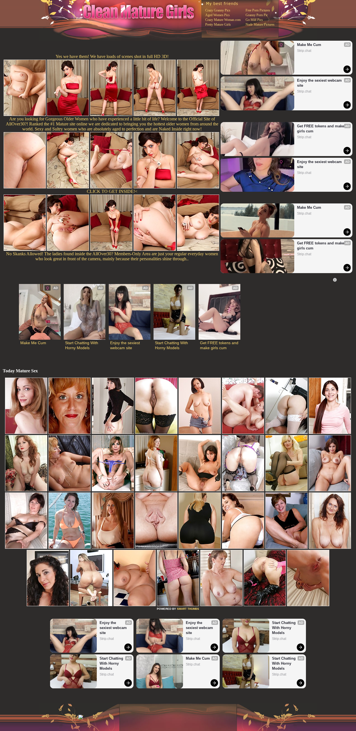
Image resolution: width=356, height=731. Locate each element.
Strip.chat (304, 51)
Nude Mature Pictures (260, 24)
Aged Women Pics (217, 15)
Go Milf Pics (254, 20)
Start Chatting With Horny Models (82, 345)
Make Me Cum (309, 45)
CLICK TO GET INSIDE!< (112, 191)
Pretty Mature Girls (218, 24)
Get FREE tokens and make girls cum (321, 128)
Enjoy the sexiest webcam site (320, 83)
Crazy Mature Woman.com (223, 20)
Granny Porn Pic (257, 15)
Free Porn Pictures (258, 10)
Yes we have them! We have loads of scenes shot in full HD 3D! (112, 56)
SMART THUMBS (188, 608)
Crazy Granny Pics (217, 10)
